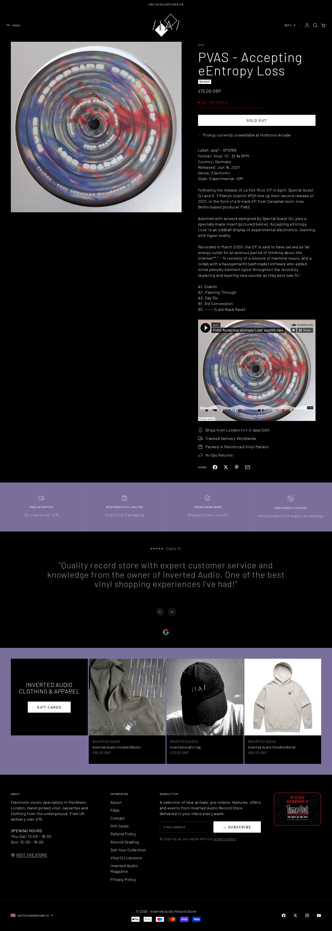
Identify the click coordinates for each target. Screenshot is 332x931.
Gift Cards (119, 825)
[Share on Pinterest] (236, 467)
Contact (117, 817)
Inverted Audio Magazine (124, 868)
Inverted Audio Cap (185, 747)
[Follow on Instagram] (307, 915)
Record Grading (124, 841)
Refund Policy (123, 833)
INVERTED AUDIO (106, 741)
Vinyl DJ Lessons (126, 857)
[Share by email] (247, 467)
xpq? (201, 44)
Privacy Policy (123, 879)
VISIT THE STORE (31, 854)
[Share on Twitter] (226, 467)
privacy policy (225, 838)
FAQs (114, 810)
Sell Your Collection (128, 849)
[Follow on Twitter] (295, 915)
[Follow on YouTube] (319, 915)
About (116, 802)
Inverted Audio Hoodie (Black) (116, 747)
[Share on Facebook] (215, 467)
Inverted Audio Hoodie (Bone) (271, 747)
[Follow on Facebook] (283, 915)
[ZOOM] (170, 201)
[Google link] (166, 632)
